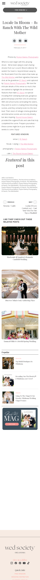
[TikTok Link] (28, 563)
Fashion (18, 358)
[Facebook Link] (16, 563)
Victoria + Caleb (9, 206)
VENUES (20, 18)
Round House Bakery (24, 117)
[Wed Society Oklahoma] (20, 4)
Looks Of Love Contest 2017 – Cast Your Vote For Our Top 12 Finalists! (29, 209)
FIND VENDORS (20, 10)
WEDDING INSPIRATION (20, 577)
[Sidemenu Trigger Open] (4, 3)
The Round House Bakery (23, 153)
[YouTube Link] (24, 563)
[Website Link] (20, 554)
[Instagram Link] (12, 563)
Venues (18, 393)
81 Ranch (23, 80)
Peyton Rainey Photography (27, 57)
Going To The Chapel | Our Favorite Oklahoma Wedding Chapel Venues (26, 398)
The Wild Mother (8, 77)
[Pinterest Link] (20, 563)
